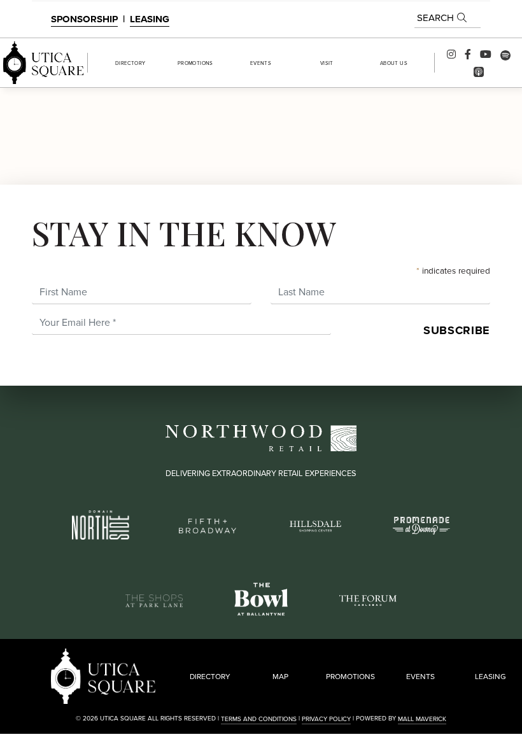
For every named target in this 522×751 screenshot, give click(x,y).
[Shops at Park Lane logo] (154, 599)
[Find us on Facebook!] (468, 54)
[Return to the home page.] (43, 62)
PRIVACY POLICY (326, 719)
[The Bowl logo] (261, 598)
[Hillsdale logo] (314, 524)
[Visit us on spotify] (505, 54)
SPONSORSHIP (84, 19)
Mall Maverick (422, 719)
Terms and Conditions (259, 719)
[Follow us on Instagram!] (451, 54)
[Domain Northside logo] (100, 523)
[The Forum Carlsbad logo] (368, 599)
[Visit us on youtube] (486, 54)
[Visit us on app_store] (478, 70)
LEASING (149, 19)
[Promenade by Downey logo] (421, 524)
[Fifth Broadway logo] (207, 524)
